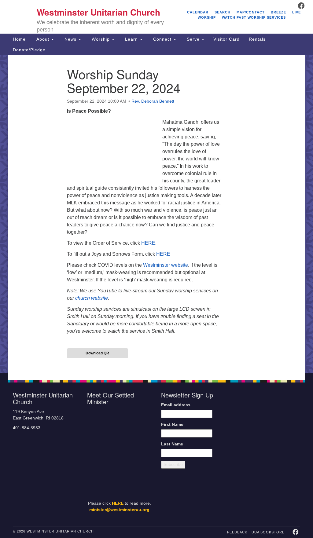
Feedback (237, 532)
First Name (172, 424)
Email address (175, 405)
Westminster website (165, 265)
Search (222, 12)
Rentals (257, 39)
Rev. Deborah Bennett (152, 101)
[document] (156, 214)
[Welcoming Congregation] (255, 469)
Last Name (172, 444)
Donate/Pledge (29, 49)
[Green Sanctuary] (288, 469)
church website (91, 298)
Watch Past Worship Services (254, 17)
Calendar (197, 12)
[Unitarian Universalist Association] (268, 414)
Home (19, 39)
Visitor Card (226, 39)
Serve (193, 39)
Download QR (97, 353)
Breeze (278, 12)
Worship (100, 39)
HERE (148, 243)
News (70, 39)
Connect (162, 39)
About (43, 39)
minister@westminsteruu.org (119, 509)
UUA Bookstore (268, 532)
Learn (131, 39)
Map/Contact (251, 12)
